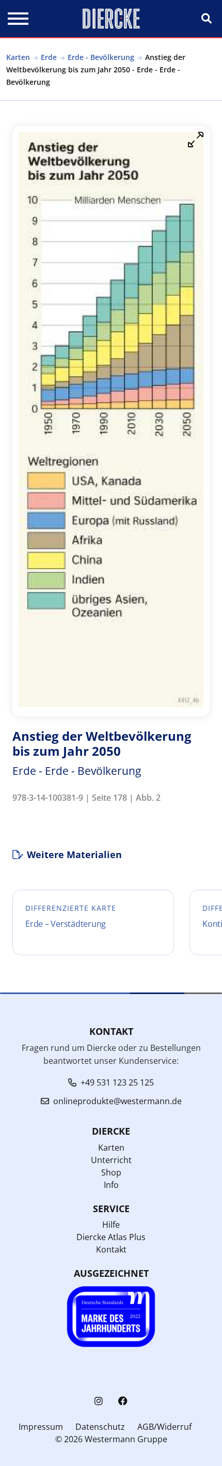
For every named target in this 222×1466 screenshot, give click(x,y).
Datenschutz (100, 1426)
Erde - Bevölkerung (101, 57)
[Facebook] (123, 1401)
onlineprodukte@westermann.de (117, 1101)
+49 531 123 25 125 (117, 1082)
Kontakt (111, 1249)
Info (111, 1184)
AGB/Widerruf (164, 1426)
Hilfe (111, 1224)
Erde (49, 57)
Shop (111, 1172)
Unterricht (111, 1160)
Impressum (41, 1426)
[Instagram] (98, 1401)
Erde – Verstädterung (65, 923)
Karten (18, 57)
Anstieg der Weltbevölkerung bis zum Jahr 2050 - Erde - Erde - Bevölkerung (95, 69)
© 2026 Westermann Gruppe (111, 1439)
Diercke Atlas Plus (111, 1237)
